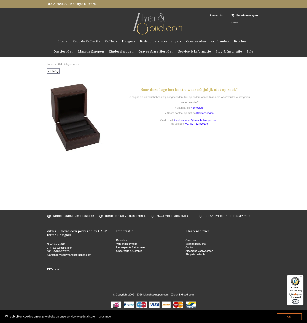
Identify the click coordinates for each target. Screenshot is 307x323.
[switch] (295, 301)
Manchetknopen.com (156, 294)
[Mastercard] (178, 304)
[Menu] (301, 277)
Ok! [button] (289, 316)
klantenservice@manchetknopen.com (196, 120)
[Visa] (154, 304)
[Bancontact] (191, 304)
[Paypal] (129, 304)
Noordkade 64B (56, 244)
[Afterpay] (166, 304)
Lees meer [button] (105, 316)
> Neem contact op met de (189, 113)
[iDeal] (116, 304)
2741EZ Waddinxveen (59, 247)
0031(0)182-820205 (196, 123)
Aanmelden (216, 15)
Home (50, 64)
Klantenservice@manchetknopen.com (69, 254)
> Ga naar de (189, 107)
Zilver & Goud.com (182, 294)
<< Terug (53, 71)
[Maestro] (141, 304)
